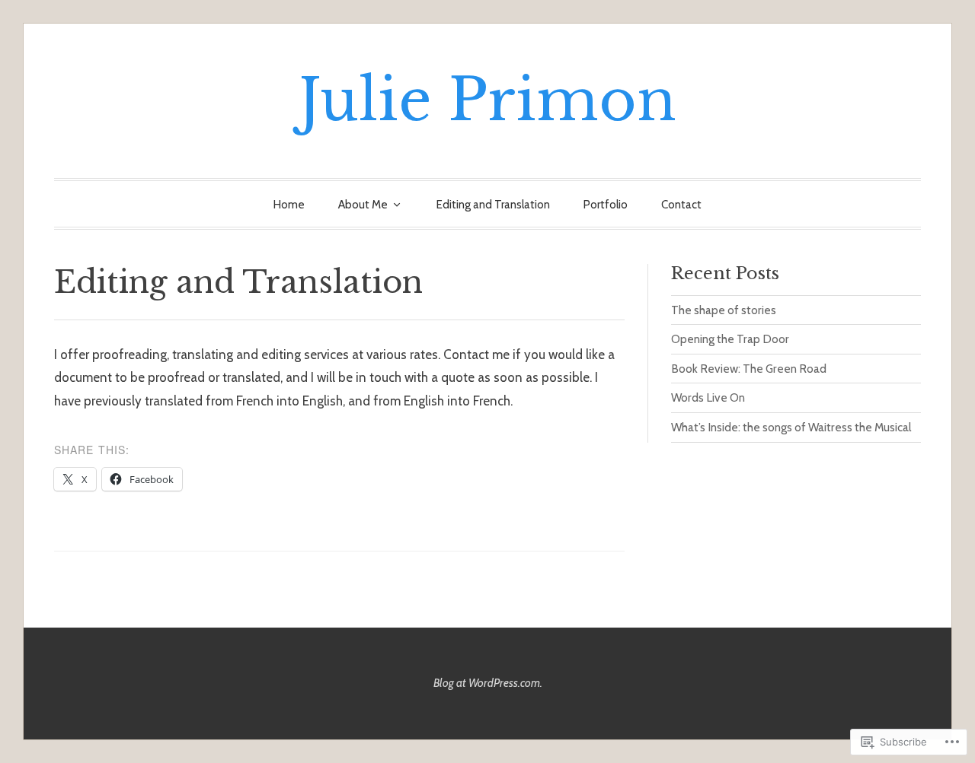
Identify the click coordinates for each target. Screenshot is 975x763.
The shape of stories (723, 310)
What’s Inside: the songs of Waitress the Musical (791, 427)
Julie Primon (487, 100)
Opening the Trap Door (730, 339)
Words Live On (708, 397)
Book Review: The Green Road (748, 368)
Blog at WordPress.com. (487, 683)
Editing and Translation (493, 204)
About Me (363, 204)
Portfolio (605, 204)
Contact (681, 204)
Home (289, 204)
